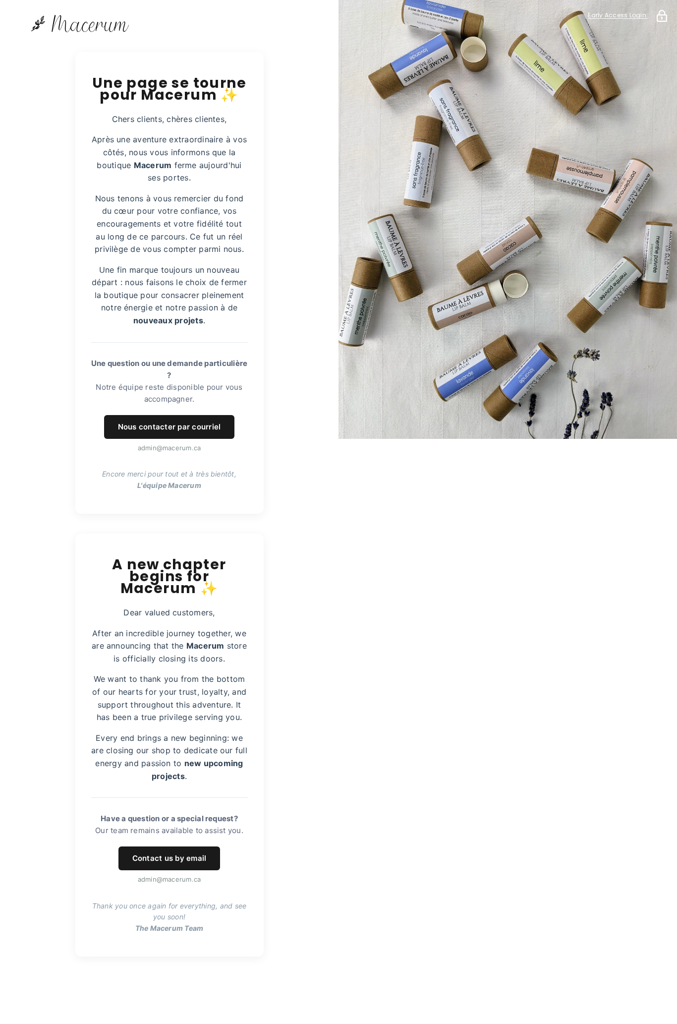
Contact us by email (169, 858)
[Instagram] (183, 987)
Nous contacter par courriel (169, 426)
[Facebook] (156, 987)
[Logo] (169, 23)
